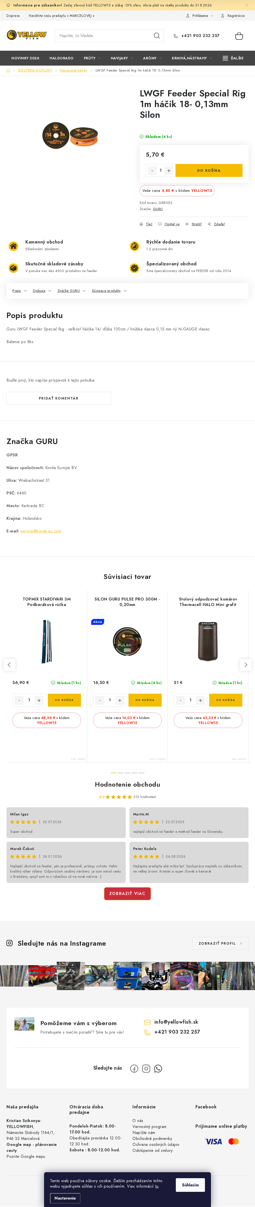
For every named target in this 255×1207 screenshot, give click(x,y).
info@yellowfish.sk (176, 1022)
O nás (137, 1121)
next (246, 665)
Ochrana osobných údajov (156, 1144)
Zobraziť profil (217, 943)
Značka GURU (69, 290)
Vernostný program (149, 1126)
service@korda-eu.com (40, 531)
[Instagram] (146, 1069)
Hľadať (157, 35)
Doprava (13, 15)
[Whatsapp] (158, 1069)
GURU (158, 208)
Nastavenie (65, 1198)
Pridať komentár (59, 398)
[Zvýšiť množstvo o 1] (168, 170)
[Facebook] (134, 1069)
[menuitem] (25, 58)
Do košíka (209, 170)
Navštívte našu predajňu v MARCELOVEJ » (61, 15)
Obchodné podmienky (152, 1138)
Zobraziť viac (127, 893)
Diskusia (39, 290)
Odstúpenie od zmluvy (152, 1150)
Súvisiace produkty (106, 290)
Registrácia (236, 15)
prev (9, 665)
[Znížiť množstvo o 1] (152, 170)
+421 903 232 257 (200, 35)
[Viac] (233, 58)
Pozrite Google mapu (25, 1156)
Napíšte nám (143, 1132)
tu (156, 1186)
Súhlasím (190, 1185)
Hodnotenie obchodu (127, 784)
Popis (16, 290)
